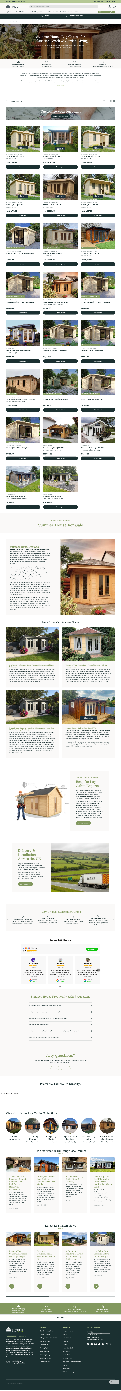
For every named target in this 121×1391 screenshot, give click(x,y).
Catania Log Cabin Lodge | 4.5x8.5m (92, 448)
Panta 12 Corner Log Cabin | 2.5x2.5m (55, 302)
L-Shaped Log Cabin (88, 1137)
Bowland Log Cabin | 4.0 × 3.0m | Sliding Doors (96, 302)
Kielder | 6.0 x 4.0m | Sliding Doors (92, 399)
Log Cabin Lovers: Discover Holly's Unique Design (102, 1254)
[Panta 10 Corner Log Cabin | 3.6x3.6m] (23, 333)
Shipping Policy (45, 1355)
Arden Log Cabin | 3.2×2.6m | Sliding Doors (20, 253)
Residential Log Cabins (35, 11)
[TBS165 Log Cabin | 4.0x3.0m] (98, 236)
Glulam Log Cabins (68, 1348)
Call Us (55, 1068)
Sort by (8, 101)
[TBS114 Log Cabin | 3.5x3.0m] (98, 139)
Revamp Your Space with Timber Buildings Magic (18, 1254)
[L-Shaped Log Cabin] (89, 1126)
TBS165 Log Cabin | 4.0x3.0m (90, 253)
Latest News (66, 1355)
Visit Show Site (98, 1)
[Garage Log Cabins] (32, 1126)
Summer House (13, 21)
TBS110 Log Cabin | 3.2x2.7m (15, 156)
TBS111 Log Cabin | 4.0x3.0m (90, 205)
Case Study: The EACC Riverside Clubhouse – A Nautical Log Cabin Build (103, 1181)
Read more (60, 85)
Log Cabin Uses (20, 11)
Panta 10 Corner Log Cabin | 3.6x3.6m (18, 350)
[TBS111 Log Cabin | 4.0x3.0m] (98, 187)
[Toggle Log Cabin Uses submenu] (27, 12)
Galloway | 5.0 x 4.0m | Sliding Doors (55, 350)
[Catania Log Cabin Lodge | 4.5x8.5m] (98, 430)
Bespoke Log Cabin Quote (60, 116)
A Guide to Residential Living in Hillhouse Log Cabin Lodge (74, 1255)
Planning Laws (44, 1344)
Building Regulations (46, 1331)
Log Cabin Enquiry (83, 823)
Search (65, 1365)
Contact (65, 1334)
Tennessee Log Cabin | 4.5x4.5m (53, 448)
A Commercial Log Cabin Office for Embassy (74, 1179)
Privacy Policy (44, 1348)
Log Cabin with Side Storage (107, 1137)
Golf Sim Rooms (51, 11)
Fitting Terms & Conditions (48, 1338)
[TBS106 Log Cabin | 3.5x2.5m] (60, 139)
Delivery (65, 1341)
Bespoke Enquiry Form (66, 11)
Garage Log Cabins (32, 1137)
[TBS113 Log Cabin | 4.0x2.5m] (60, 187)
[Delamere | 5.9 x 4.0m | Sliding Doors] (23, 430)
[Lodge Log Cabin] (51, 1126)
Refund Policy (44, 1351)
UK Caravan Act (45, 1361)
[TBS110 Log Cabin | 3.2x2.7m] (23, 139)
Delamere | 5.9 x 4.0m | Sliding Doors (18, 448)
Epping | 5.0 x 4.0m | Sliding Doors (92, 350)
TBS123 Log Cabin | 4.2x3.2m (52, 253)
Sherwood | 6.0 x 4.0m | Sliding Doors (55, 399)
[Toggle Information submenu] (82, 12)
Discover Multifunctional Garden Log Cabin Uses (46, 1255)
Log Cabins (9, 11)
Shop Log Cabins (110, 1)
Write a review (92, 949)
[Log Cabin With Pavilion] (70, 1126)
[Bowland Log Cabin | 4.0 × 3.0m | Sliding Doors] (98, 285)
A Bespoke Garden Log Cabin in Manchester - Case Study (46, 1180)
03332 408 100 (93, 1334)
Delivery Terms (45, 1334)
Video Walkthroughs (69, 1372)
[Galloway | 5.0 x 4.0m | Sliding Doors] (60, 333)
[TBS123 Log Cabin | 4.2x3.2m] (60, 236)
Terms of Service (45, 1358)
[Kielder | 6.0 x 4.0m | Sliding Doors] (98, 382)
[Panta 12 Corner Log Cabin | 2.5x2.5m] (60, 285)
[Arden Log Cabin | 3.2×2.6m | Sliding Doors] (23, 236)
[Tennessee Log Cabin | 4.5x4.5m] (60, 430)
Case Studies (67, 1338)
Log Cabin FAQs (45, 1341)
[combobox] (63, 6)
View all (60, 1153)
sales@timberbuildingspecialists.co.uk (99, 1333)
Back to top (60, 1317)
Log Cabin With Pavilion (69, 1137)
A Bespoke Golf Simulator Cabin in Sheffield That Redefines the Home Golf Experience (18, 1183)
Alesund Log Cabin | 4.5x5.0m (15, 496)
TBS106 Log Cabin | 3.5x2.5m (52, 156)
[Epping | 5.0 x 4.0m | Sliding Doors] (98, 333)
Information (78, 11)
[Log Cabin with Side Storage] (107, 1126)
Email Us (65, 1068)
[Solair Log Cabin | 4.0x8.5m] (60, 479)
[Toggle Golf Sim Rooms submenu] (57, 12)
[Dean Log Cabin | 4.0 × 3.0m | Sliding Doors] (23, 285)
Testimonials (67, 1368)
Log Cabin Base (67, 1358)
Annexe (13, 1136)
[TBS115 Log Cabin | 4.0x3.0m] (23, 187)
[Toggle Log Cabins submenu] (13, 12)
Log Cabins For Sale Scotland (72, 1361)
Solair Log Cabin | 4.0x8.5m (52, 496)
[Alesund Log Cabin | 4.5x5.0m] (23, 479)
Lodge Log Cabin (51, 1137)
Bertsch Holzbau (68, 1331)
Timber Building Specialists (16, 1383)
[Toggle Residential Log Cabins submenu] (44, 12)
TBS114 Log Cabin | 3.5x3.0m (90, 156)
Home (7, 21)
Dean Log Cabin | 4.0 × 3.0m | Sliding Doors (20, 302)
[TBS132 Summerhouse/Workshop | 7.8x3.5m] (23, 382)
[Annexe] (14, 1126)
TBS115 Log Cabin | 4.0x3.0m (15, 205)
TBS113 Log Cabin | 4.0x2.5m (52, 205)
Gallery (65, 1344)
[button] (114, 7)
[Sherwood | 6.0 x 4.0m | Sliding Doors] (60, 382)
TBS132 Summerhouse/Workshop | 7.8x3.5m (20, 399)
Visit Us (90, 1331)
